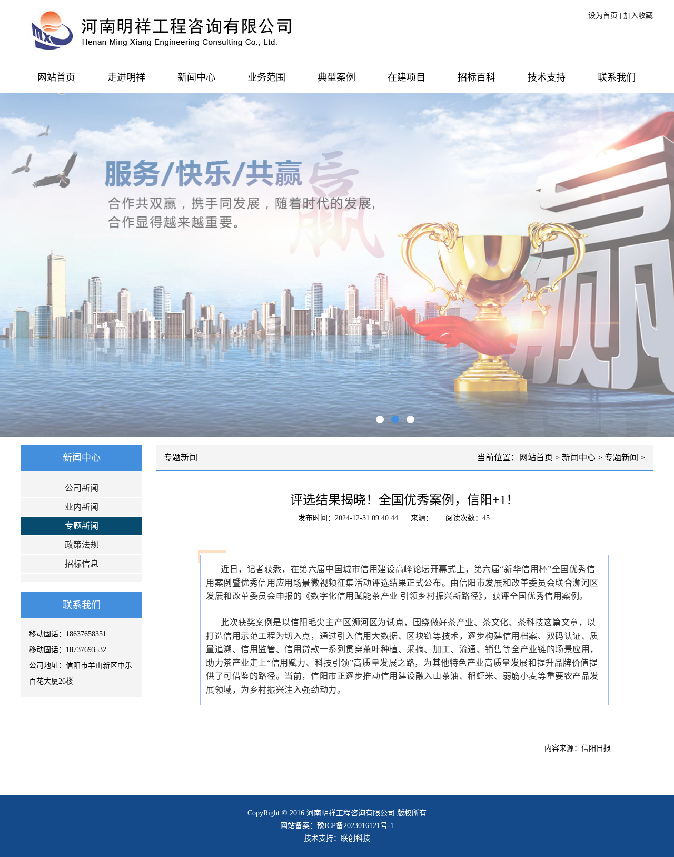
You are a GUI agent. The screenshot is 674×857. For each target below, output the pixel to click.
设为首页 (603, 15)
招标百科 (476, 77)
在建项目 (406, 77)
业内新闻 (81, 507)
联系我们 (617, 77)
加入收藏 (638, 15)
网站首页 (56, 77)
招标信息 (81, 563)
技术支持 (547, 77)
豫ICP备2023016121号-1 (355, 826)
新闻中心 (196, 77)
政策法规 (81, 544)
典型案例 (336, 77)
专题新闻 (81, 525)
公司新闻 (81, 488)
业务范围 (266, 77)
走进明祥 (126, 77)
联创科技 (355, 838)
